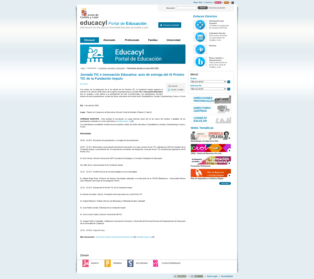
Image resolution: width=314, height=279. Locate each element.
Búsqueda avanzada (217, 8)
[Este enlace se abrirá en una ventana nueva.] (232, 2)
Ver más (225, 183)
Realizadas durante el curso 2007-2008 (143, 68)
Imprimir (174, 86)
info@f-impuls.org (124, 121)
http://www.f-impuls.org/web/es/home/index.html (115, 237)
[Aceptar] (203, 7)
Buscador (170, 8)
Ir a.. (228, 81)
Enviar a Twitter (177, 90)
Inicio (83, 68)
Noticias (212, 46)
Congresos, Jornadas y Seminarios (112, 68)
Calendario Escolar (217, 33)
